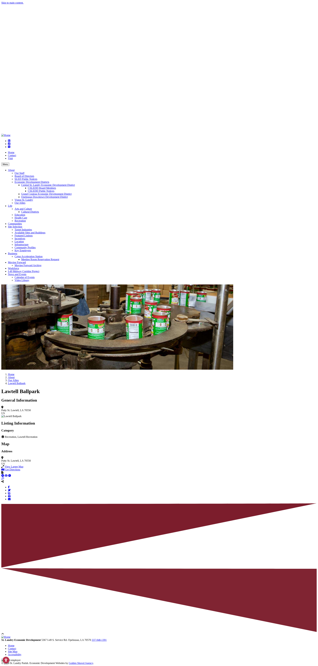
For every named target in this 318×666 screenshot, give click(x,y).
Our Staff (19, 173)
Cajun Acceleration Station (29, 256)
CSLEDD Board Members (42, 188)
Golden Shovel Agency (81, 663)
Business (12, 253)
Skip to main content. (12, 2)
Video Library (22, 280)
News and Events (17, 274)
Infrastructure (21, 244)
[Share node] (2, 481)
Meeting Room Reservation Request (40, 259)
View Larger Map (14, 466)
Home (11, 152)
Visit (10, 158)
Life (10, 205)
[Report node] (2, 472)
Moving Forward (17, 262)
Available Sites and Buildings (30, 232)
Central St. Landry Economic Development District (48, 185)
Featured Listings (24, 235)
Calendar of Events (25, 277)
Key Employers (23, 250)
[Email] (9, 499)
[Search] (2, 478)
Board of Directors (24, 176)
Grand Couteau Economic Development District (46, 194)
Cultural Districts (30, 211)
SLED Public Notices (26, 179)
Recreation (20, 220)
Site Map (12, 651)
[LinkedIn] (9, 493)
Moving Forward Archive (28, 265)
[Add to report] (3, 475)
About (11, 170)
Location (19, 241)
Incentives (20, 238)
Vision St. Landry (24, 199)
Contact (12, 155)
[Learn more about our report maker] (9, 475)
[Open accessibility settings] (6, 660)
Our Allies (20, 202)
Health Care (21, 217)
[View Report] (6, 475)
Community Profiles (25, 247)
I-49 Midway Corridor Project (23, 271)
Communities (15, 223)
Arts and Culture (23, 208)
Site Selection (15, 226)
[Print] (9, 496)
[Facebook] (9, 487)
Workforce (13, 268)
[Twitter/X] (9, 490)
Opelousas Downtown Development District (44, 196)
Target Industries (23, 229)
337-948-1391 (99, 640)
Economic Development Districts (32, 182)
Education (20, 214)
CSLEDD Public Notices (41, 191)
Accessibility (14, 654)
